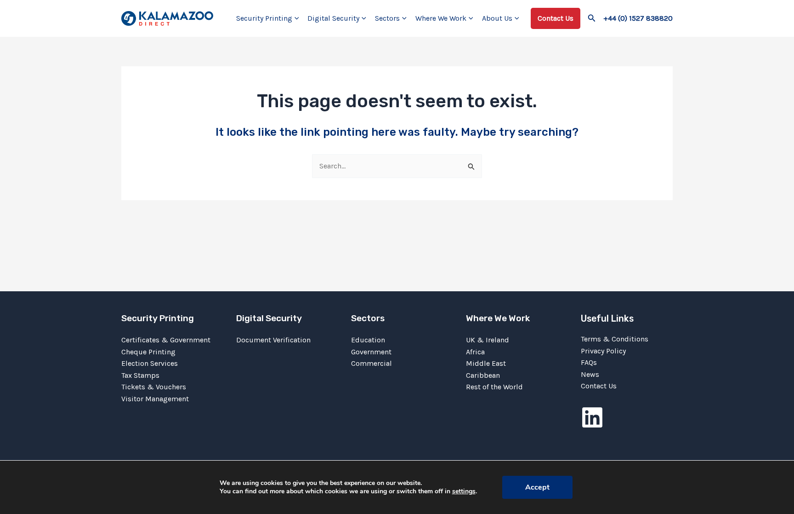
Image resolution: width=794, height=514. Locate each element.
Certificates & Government (165, 339)
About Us (497, 18)
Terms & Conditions (614, 339)
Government (371, 351)
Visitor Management (155, 398)
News (590, 374)
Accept (537, 487)
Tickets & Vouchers (153, 386)
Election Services (149, 363)
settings (464, 491)
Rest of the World (494, 386)
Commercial (371, 363)
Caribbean (483, 375)
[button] (295, 18)
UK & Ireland (487, 339)
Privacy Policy (603, 351)
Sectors (387, 18)
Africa (475, 351)
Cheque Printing (148, 351)
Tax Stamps (140, 375)
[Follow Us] (592, 417)
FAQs (589, 362)
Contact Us (599, 385)
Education (368, 339)
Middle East (486, 363)
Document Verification (273, 339)
